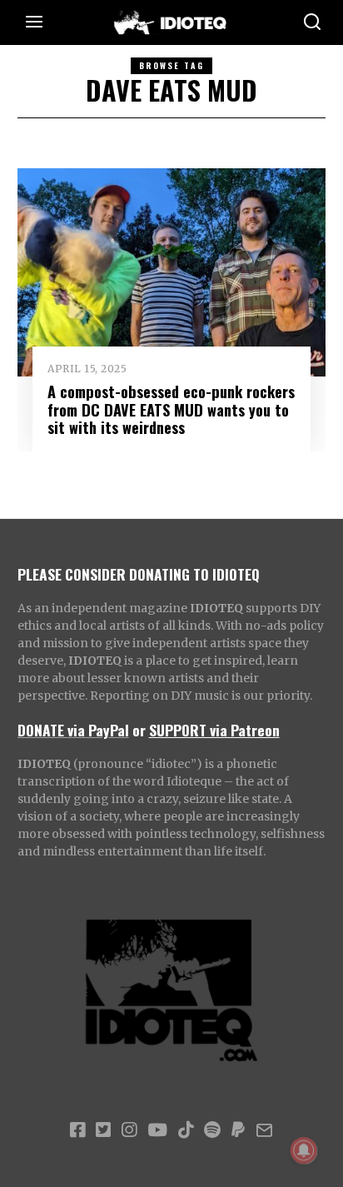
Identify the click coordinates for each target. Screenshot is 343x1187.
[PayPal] (238, 1130)
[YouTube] (157, 1130)
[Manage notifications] (304, 1150)
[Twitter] (103, 1130)
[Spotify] (212, 1130)
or (139, 730)
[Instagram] (129, 1130)
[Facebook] (77, 1130)
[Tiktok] (185, 1130)
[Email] (264, 1130)
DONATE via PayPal (73, 730)
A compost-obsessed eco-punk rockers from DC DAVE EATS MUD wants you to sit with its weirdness (171, 409)
